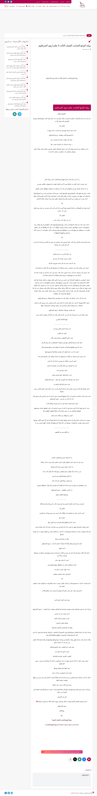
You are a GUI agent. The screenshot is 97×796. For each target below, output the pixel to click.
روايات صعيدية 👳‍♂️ (40, 6)
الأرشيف (68, 1)
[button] (84, 759)
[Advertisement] (48, 21)
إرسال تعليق (85, 775)
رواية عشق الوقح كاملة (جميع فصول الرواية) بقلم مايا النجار (17, 104)
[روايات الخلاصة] (82, 4)
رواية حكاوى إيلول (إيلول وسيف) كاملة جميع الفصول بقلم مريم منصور (16, 54)
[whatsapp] (8, 2)
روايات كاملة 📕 (30, 6)
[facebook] (6, 2)
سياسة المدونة (45, 1)
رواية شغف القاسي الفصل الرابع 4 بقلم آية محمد (16, 73)
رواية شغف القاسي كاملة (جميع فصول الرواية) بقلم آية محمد (16, 92)
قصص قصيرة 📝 (20, 6)
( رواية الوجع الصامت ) (51, 724)
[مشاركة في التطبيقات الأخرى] (70, 759)
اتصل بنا (62, 1)
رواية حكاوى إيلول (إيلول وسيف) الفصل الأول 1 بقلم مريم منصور (16, 85)
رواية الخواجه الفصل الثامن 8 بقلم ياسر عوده (74, 35)
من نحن (38, 1)
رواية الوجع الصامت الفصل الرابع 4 (62, 720)
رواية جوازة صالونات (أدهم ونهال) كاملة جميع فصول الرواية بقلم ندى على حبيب (16, 66)
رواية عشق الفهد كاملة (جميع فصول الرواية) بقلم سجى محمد (17, 60)
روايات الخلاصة (74, 793)
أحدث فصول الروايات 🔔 (53, 6)
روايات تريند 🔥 (65, 6)
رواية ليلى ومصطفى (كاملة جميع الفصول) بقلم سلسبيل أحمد (17, 98)
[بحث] (6, 6)
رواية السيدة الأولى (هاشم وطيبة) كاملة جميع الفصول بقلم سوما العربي (16, 79)
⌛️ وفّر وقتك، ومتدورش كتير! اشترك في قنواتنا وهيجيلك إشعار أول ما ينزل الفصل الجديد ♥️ (62, 751)
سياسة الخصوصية (54, 1)
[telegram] (11, 2)
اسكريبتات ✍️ (10, 6)
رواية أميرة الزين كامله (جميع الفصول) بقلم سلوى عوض (16, 47)
